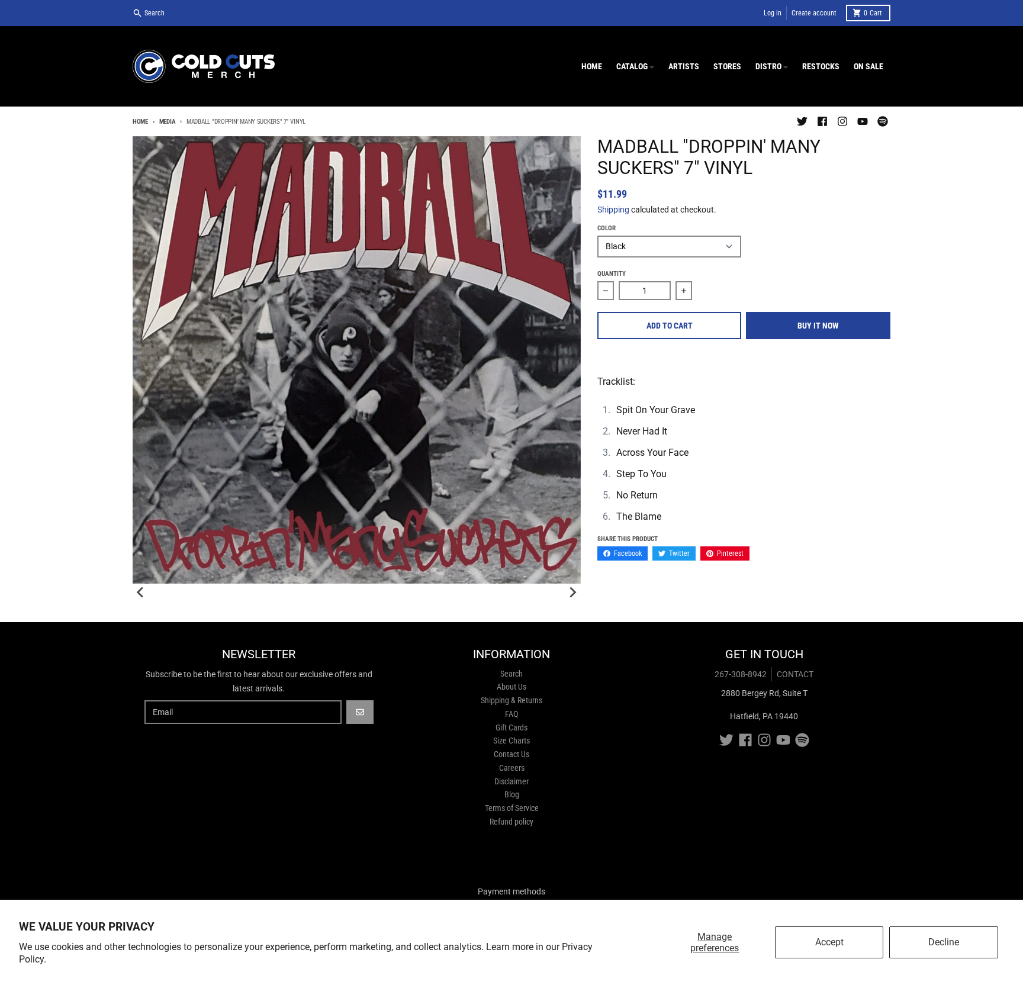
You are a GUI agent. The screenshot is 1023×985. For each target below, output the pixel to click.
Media (167, 121)
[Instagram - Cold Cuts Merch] (842, 121)
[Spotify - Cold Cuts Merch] (882, 121)
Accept (829, 942)
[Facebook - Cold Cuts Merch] (822, 121)
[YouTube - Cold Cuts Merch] (862, 121)
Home (140, 121)
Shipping (613, 209)
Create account (814, 13)
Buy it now (818, 325)
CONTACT (795, 674)
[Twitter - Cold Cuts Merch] (802, 121)
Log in (772, 13)
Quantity (611, 274)
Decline (943, 942)
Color (606, 228)
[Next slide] (572, 592)
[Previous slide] (141, 592)
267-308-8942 (741, 674)
